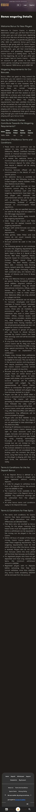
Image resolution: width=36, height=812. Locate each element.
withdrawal (20, 776)
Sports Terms (13, 791)
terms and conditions (21, 787)
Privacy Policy (23, 791)
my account (22, 780)
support (28, 776)
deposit (13, 776)
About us (10, 787)
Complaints (13, 780)
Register (32, 5)
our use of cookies (20, 799)
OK (27, 804)
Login (25, 5)
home (7, 776)
